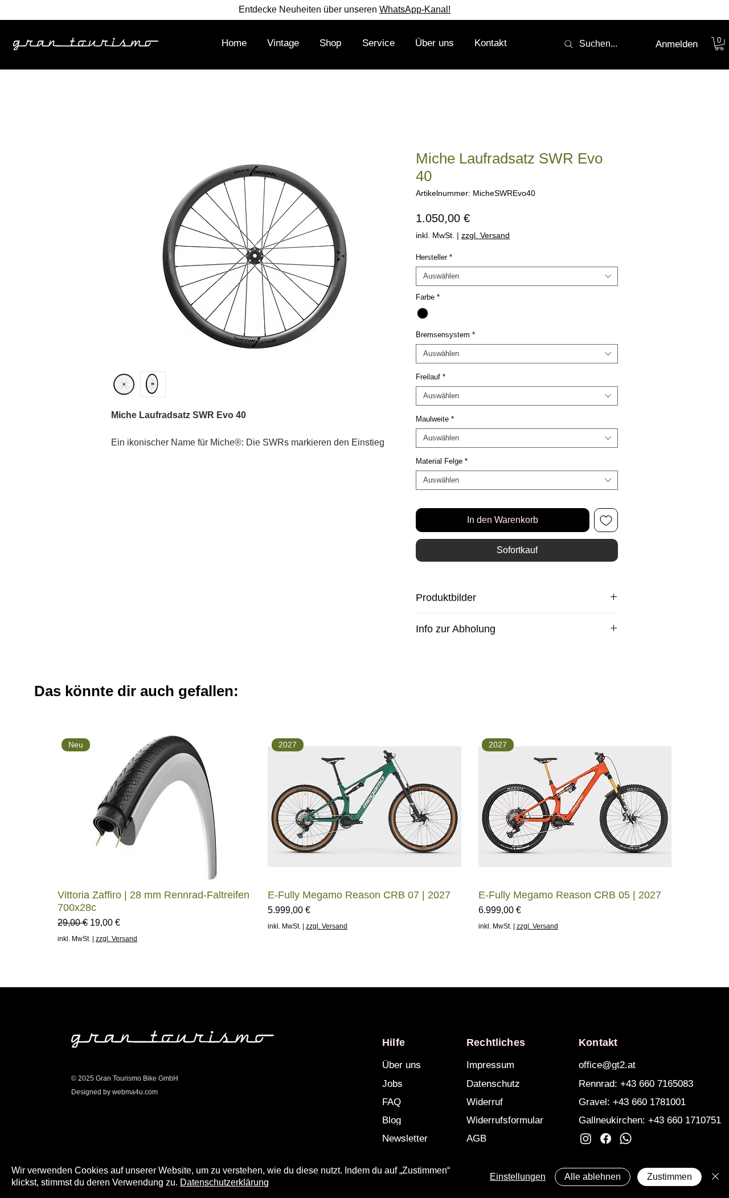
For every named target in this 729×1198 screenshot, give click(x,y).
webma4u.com (135, 1092)
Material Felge (442, 461)
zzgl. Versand (485, 235)
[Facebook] (606, 1138)
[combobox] (517, 276)
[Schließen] (715, 1177)
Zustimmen (669, 1176)
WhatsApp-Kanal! (414, 9)
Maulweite (435, 419)
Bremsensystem (445, 334)
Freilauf (430, 377)
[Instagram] (586, 1138)
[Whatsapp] (626, 1138)
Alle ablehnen (592, 1176)
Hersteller (434, 257)
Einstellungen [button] (518, 1176)
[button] (330, 43)
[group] (364, 839)
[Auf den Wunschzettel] (606, 520)
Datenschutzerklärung (224, 1182)
